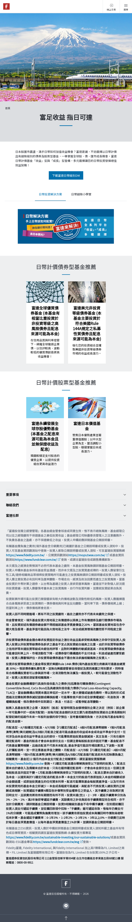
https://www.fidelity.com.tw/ (25, 555)
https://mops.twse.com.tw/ (86, 555)
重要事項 (12, 494)
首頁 (7, 108)
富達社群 (12, 515)
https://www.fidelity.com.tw (24, 763)
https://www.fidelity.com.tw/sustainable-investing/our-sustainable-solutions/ (58, 837)
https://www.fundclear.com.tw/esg (56, 842)
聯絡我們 (12, 505)
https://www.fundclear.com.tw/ (36, 559)
